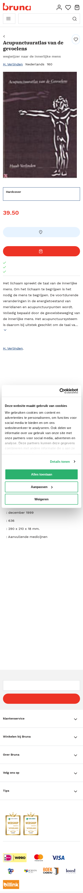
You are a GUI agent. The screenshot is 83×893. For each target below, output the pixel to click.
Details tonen (60, 461)
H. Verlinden (13, 64)
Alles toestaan (41, 474)
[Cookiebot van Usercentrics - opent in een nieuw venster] (59, 391)
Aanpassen (39, 487)
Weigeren (41, 499)
